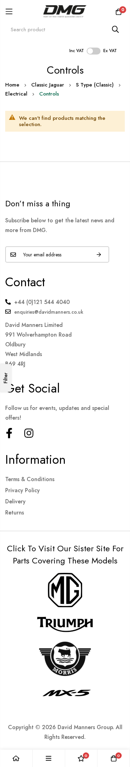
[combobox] (65, 29)
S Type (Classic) (95, 85)
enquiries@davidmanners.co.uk (48, 311)
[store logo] (65, 11)
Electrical (16, 94)
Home (12, 85)
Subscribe (99, 254)
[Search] (115, 29)
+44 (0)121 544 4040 (42, 302)
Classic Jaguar (47, 85)
